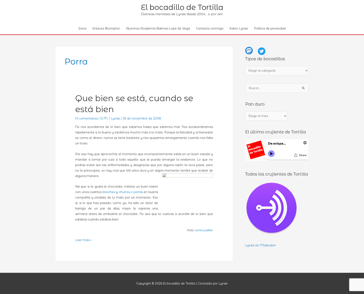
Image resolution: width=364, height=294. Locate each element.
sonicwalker (204, 230)
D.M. (104, 118)
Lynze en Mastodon (260, 245)
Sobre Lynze (238, 28)
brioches (109, 192)
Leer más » (83, 240)
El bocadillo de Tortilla (182, 7)
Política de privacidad (270, 28)
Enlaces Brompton (106, 28)
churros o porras (131, 192)
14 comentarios (86, 118)
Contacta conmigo (209, 28)
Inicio (82, 28)
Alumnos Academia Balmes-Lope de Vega (158, 28)
